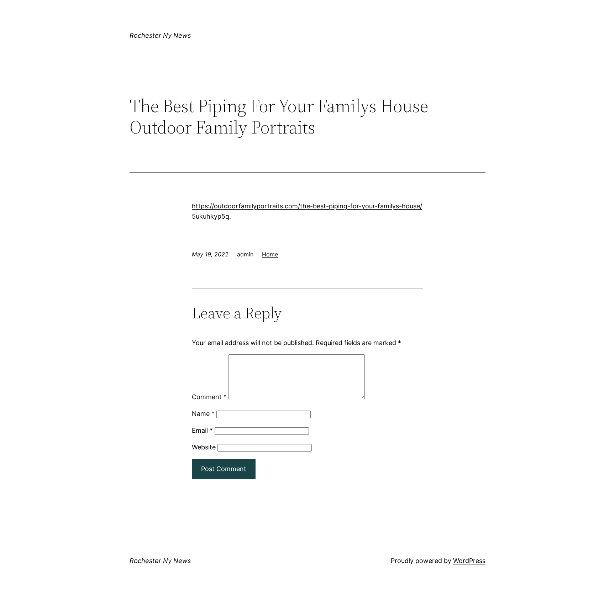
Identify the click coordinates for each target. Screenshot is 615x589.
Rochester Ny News (160, 35)
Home (270, 254)
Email (202, 430)
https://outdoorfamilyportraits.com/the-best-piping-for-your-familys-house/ (307, 206)
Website (204, 447)
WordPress (469, 560)
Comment (209, 397)
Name (203, 413)
